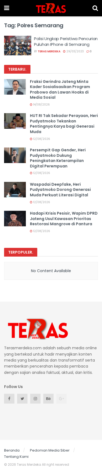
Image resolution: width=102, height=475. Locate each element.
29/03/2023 (75, 51)
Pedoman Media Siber (50, 450)
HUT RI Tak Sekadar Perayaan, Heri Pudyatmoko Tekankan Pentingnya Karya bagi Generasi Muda (64, 123)
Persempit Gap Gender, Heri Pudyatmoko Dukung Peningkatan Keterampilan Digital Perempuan (58, 158)
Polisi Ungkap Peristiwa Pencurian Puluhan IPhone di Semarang (66, 41)
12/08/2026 (41, 139)
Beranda (12, 450)
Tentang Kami (16, 456)
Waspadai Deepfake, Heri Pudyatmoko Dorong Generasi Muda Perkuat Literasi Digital (60, 190)
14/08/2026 (41, 105)
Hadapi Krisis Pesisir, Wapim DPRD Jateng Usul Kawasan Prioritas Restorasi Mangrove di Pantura (64, 219)
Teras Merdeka (49, 51)
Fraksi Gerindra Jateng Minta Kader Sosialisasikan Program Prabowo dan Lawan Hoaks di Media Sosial (60, 89)
